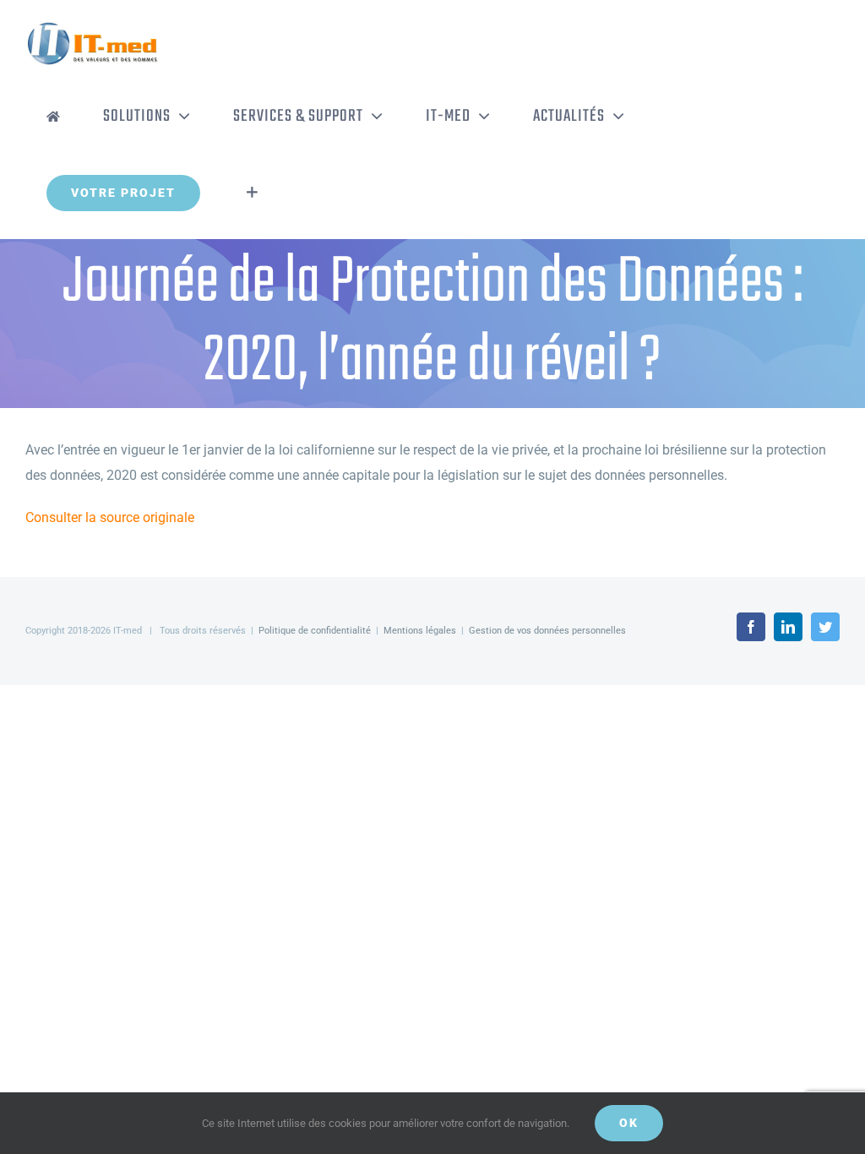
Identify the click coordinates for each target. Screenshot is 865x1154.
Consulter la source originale (109, 517)
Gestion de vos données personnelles (547, 630)
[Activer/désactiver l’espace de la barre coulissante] (252, 193)
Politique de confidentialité (314, 630)
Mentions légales (420, 630)
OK (629, 1123)
